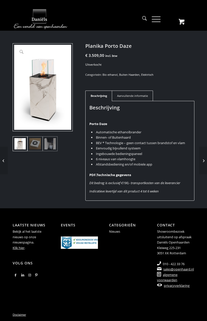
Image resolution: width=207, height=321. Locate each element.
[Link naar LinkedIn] (22, 275)
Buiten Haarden (129, 74)
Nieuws (114, 231)
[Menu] (154, 19)
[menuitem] (142, 19)
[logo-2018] (40, 19)
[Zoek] (142, 19)
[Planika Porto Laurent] (203, 160)
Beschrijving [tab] (99, 96)
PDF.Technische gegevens (110, 175)
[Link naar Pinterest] (36, 275)
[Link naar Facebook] (15, 275)
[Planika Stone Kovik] (4, 160)
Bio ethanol (110, 74)
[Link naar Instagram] (29, 275)
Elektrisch (147, 74)
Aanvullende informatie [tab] (132, 96)
